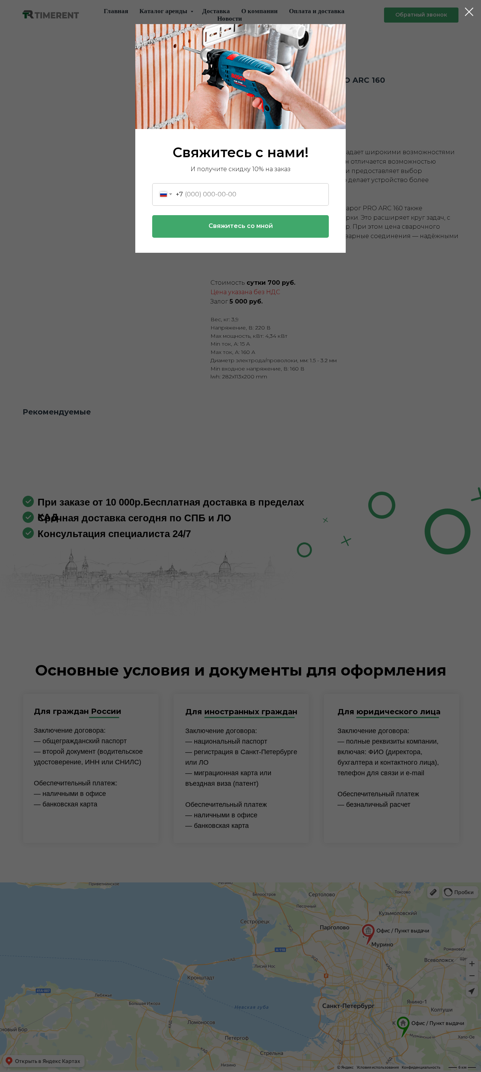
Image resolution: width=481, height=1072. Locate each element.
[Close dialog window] (469, 12)
